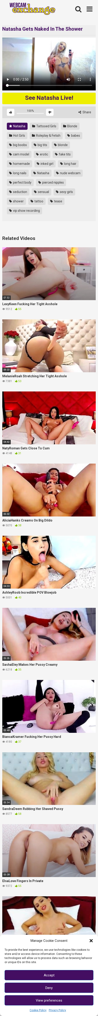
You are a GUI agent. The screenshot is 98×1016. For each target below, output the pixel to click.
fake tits (64, 154)
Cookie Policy (38, 1010)
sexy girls (66, 192)
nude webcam (69, 173)
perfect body (21, 182)
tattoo (38, 201)
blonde (62, 145)
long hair (69, 164)
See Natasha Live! (49, 97)
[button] (91, 940)
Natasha (19, 126)
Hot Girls (19, 135)
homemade (21, 164)
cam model (20, 154)
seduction (19, 192)
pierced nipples (52, 182)
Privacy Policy (57, 1010)
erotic (43, 154)
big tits (42, 145)
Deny (49, 988)
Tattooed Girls (46, 126)
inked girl (46, 164)
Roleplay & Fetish (47, 135)
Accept (49, 975)
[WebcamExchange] (30, 9)
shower (18, 201)
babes (75, 135)
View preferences (49, 1000)
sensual (43, 192)
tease (57, 201)
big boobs (19, 145)
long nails (19, 173)
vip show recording (26, 210)
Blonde (72, 126)
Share (86, 112)
